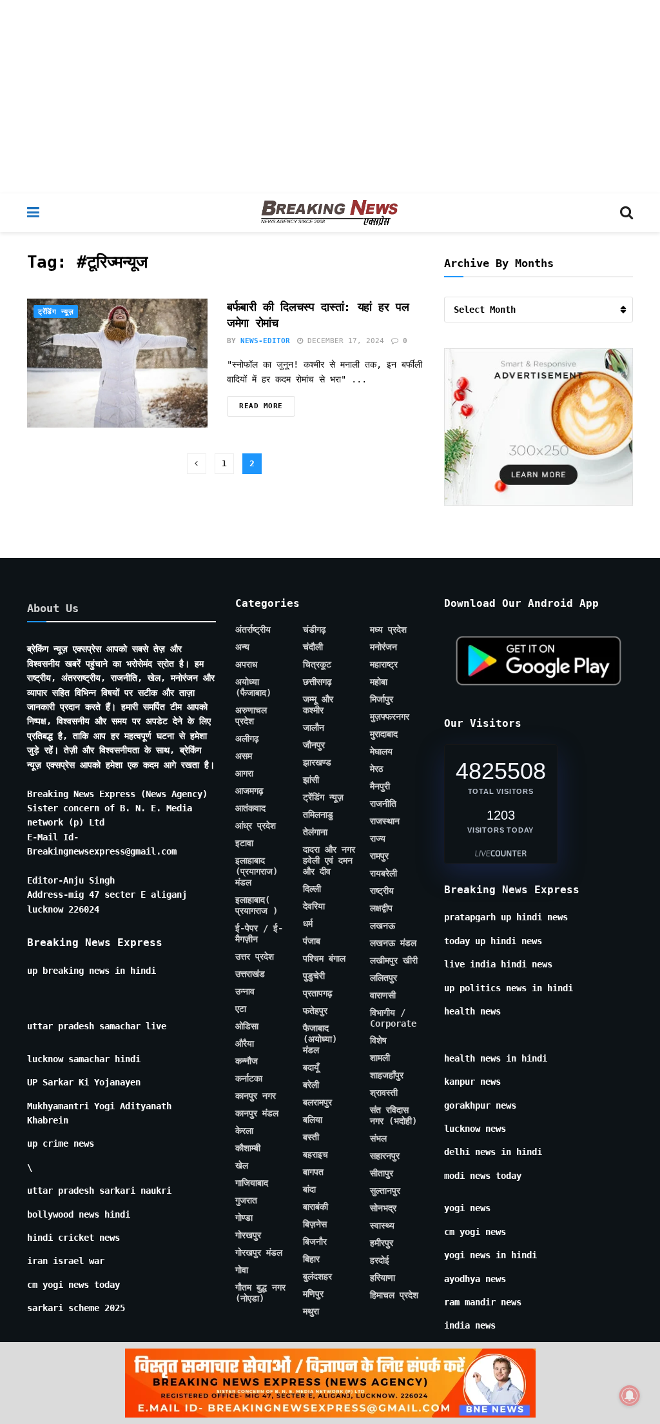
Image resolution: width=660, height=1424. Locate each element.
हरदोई (379, 1260)
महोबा (378, 682)
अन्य (242, 647)
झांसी (311, 780)
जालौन (313, 727)
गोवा (241, 1270)
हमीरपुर (381, 1243)
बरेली (311, 1085)
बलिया (312, 1119)
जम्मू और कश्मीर (318, 704)
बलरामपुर (317, 1102)
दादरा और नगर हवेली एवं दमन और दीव (329, 860)
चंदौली (313, 647)
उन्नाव (245, 991)
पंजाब (311, 941)
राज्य (377, 838)
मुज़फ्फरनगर (389, 716)
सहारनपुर (385, 1156)
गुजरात (246, 1200)
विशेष (378, 1040)
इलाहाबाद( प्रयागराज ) (256, 905)
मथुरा (311, 1311)
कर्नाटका (248, 1078)
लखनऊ (382, 925)
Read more (261, 406)
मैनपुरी (380, 786)
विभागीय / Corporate (393, 1018)
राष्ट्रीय (382, 890)
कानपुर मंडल (256, 1113)
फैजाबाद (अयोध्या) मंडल (320, 1039)
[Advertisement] (330, 96)
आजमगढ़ (249, 791)
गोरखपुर (248, 1235)
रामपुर (379, 856)
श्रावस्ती (384, 1092)
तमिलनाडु (318, 814)
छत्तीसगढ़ (317, 682)
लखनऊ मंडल (393, 943)
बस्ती (311, 1137)
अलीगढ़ (247, 738)
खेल (241, 1165)
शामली (380, 1058)
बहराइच (315, 1154)
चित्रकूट (317, 664)
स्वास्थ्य (382, 1225)
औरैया (244, 1043)
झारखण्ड (317, 762)
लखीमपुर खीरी (394, 960)
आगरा (244, 773)
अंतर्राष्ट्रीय (253, 629)
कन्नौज (246, 1061)
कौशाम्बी (247, 1148)
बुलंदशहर (317, 1276)
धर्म (308, 923)
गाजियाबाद (251, 1183)
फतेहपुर (315, 1010)
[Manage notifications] (629, 1395)
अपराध (246, 664)
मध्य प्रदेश (388, 629)
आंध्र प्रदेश (255, 825)
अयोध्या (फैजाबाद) (253, 687)
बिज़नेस (315, 1224)
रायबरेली (383, 873)
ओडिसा (246, 1026)
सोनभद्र (383, 1208)
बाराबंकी (315, 1207)
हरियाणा (382, 1277)
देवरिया (314, 906)
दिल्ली (312, 889)
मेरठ (376, 769)
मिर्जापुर (381, 699)
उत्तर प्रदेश (254, 956)
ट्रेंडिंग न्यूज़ (55, 312)
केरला (244, 1130)
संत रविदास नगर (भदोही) (393, 1115)
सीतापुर (381, 1173)
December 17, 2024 (343, 341)
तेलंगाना (315, 832)
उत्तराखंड (250, 974)
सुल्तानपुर (385, 1190)
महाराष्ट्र (384, 664)
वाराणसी (383, 995)
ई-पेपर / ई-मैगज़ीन (259, 933)
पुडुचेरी (314, 976)
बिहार (311, 1259)
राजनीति (383, 803)
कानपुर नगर (255, 1096)
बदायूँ (311, 1067)
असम (243, 756)
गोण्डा (244, 1217)
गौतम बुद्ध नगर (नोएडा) (260, 1292)
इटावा (244, 843)
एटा (240, 1009)
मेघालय (381, 751)
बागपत (313, 1172)
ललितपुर (383, 978)
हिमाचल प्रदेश (394, 1295)
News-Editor (265, 341)
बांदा (309, 1189)
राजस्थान (385, 821)
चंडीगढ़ (314, 629)
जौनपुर (314, 745)
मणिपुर (313, 1294)
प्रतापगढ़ (318, 993)
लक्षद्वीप (381, 908)
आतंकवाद (250, 808)
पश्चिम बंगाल (324, 958)
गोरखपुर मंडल (258, 1252)
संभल (378, 1138)
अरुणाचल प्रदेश (251, 715)
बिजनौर (315, 1241)
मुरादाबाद (384, 734)
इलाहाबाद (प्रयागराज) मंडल (256, 871)
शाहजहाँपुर (386, 1075)
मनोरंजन (383, 647)
